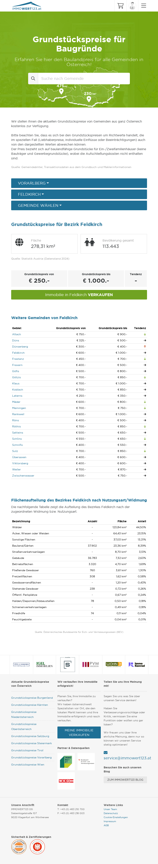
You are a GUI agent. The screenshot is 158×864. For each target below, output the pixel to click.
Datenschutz (111, 813)
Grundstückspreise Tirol (27, 750)
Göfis (15, 371)
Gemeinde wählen (38, 205)
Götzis (16, 377)
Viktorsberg (20, 463)
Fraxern (17, 365)
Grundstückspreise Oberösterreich (23, 726)
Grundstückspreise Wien (27, 764)
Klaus (15, 383)
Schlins (17, 438)
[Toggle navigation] (142, 6)
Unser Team (110, 809)
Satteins (17, 432)
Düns (15, 340)
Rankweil (18, 414)
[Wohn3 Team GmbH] (114, 664)
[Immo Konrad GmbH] (137, 664)
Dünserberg (20, 346)
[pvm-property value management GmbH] (91, 664)
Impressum (110, 821)
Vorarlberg (32, 183)
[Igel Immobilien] (44, 664)
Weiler (16, 469)
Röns (15, 420)
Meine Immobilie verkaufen (79, 732)
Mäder (16, 401)
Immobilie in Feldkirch (79, 294)
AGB (106, 825)
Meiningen (19, 408)
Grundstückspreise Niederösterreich (23, 714)
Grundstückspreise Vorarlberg (31, 757)
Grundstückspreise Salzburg (30, 736)
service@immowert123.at (127, 758)
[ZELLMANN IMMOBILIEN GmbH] (21, 664)
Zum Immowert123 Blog (125, 779)
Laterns (17, 395)
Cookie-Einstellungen (116, 817)
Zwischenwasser (23, 475)
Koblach (17, 389)
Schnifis (17, 444)
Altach (16, 334)
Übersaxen (19, 457)
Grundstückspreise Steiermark (31, 743)
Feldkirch (29, 194)
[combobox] (84, 78)
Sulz (15, 451)
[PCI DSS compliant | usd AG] (19, 846)
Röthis (16, 426)
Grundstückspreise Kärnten (29, 704)
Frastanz (18, 358)
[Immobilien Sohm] (68, 664)
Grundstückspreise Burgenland (32, 697)
